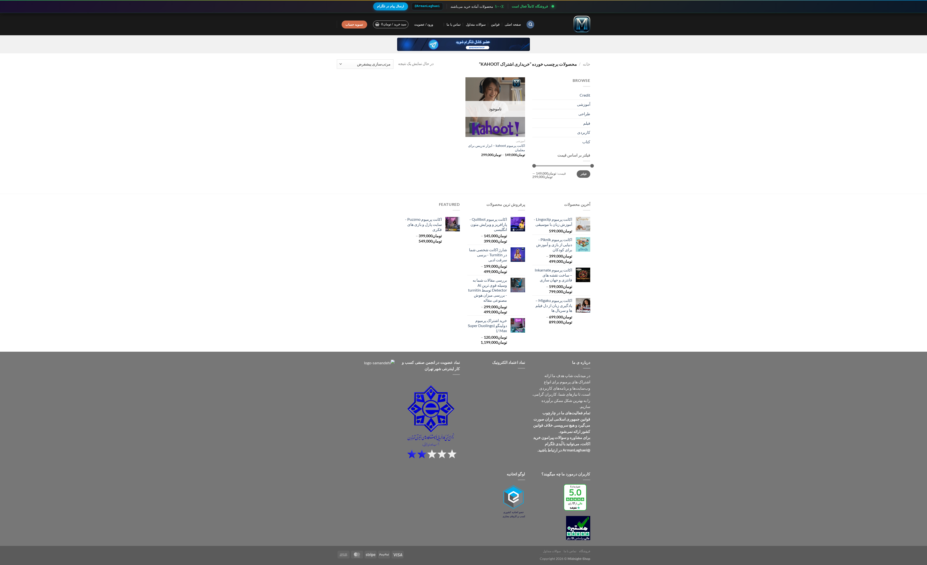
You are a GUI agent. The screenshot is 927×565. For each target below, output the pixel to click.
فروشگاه (584, 551)
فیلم (586, 123)
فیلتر (584, 174)
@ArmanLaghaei (427, 6)
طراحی (584, 113)
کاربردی (583, 132)
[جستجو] (530, 25)
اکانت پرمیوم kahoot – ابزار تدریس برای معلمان (496, 147)
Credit (585, 95)
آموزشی (583, 104)
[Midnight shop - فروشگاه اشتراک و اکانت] (566, 24)
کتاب (586, 141)
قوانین (495, 24)
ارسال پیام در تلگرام (390, 6)
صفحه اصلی (513, 24)
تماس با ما (454, 24)
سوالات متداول (475, 24)
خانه (586, 64)
